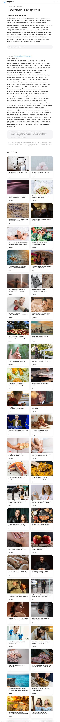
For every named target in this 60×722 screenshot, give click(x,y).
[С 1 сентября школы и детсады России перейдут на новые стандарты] (42, 426)
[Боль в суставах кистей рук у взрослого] (18, 660)
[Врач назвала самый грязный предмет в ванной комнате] (18, 285)
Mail (2, 720)
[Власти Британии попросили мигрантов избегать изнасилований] (42, 332)
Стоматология (20, 6)
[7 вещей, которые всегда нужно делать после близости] (42, 637)
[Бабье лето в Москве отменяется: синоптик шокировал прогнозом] (42, 590)
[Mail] (5, 2)
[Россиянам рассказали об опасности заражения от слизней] (18, 707)
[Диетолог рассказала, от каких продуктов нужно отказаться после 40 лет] (42, 519)
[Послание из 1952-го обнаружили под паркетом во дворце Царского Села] (18, 214)
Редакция (27, 720)
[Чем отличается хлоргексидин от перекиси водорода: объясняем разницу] (42, 496)
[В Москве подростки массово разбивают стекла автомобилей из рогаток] (18, 261)
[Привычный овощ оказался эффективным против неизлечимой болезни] (42, 238)
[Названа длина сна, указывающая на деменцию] (42, 214)
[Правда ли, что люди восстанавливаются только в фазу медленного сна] (18, 590)
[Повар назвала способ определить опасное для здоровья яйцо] (18, 449)
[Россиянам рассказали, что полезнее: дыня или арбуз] (18, 379)
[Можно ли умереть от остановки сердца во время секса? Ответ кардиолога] (18, 238)
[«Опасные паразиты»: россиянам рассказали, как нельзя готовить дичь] (42, 660)
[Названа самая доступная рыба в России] (42, 379)
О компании (6, 720)
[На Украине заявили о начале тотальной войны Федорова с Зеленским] (42, 566)
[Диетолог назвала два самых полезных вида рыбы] (42, 191)
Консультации (11, 6)
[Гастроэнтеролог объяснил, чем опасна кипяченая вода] (18, 167)
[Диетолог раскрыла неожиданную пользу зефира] (42, 167)
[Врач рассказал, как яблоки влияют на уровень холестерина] (18, 332)
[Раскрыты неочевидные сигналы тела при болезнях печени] (42, 449)
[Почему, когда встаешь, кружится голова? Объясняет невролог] (18, 191)
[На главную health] (10, 2)
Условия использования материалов (38, 720)
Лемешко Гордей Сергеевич (23, 56)
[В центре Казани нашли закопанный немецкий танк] (42, 285)
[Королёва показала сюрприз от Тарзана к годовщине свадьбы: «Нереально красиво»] (18, 519)
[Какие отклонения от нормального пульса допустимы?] (18, 308)
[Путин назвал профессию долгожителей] (42, 402)
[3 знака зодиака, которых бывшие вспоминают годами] (42, 261)
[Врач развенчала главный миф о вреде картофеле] (42, 684)
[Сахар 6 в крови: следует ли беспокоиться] (18, 637)
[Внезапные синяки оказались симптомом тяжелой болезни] (18, 543)
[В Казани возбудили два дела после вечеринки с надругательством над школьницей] (42, 613)
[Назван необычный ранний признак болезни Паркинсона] (18, 355)
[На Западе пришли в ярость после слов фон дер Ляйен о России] (18, 426)
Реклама (12, 720)
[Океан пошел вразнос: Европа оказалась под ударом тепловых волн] (18, 684)
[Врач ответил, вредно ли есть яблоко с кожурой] (42, 543)
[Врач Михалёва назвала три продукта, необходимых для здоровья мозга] (18, 472)
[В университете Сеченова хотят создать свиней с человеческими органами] (18, 566)
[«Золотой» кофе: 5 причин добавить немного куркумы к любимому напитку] (42, 472)
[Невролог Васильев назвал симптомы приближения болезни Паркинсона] (42, 355)
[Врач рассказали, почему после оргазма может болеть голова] (42, 308)
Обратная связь (51, 720)
